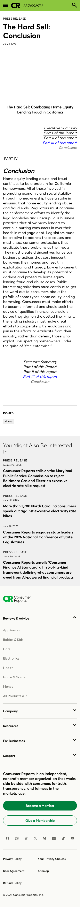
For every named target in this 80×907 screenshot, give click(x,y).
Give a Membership (40, 820)
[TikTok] (63, 838)
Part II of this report (60, 137)
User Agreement (13, 871)
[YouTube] (72, 838)
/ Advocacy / (33, 5)
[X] (35, 838)
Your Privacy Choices (52, 859)
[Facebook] (7, 838)
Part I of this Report (60, 133)
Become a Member (40, 806)
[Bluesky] (44, 838)
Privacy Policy (12, 859)
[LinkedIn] (53, 838)
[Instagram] (16, 838)
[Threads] (26, 838)
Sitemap (43, 871)
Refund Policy (12, 883)
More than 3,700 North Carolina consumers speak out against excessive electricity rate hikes (39, 511)
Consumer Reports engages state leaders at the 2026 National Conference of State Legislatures (38, 537)
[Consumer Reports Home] (19, 599)
